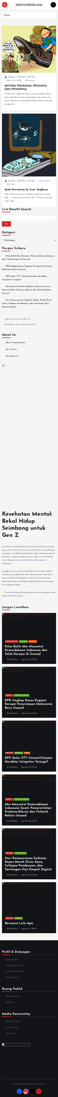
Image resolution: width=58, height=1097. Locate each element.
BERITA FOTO (12, 641)
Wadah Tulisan (13, 996)
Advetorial (11, 1033)
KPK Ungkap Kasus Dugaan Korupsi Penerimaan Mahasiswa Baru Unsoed (28, 704)
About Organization (15, 343)
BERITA (9, 695)
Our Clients (11, 349)
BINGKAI (23, 641)
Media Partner (13, 1021)
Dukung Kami (12, 977)
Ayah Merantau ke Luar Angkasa (26, 189)
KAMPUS (32, 641)
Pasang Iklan (12, 1027)
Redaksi (11, 77)
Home (7, 15)
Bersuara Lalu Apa (19, 923)
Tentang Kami (12, 960)
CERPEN (21, 77)
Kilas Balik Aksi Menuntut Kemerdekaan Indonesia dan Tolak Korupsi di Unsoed (26, 650)
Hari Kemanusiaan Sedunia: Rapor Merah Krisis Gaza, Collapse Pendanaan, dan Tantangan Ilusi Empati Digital (27, 303)
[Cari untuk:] (29, 218)
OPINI (26, 753)
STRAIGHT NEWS (21, 695)
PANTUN (9, 918)
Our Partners (12, 356)
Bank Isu (10, 1002)
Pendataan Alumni (15, 971)
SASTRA (31, 77)
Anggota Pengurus (15, 965)
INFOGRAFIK (20, 853)
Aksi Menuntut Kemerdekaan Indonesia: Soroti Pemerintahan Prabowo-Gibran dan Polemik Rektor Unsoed (26, 289)
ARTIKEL (9, 753)
